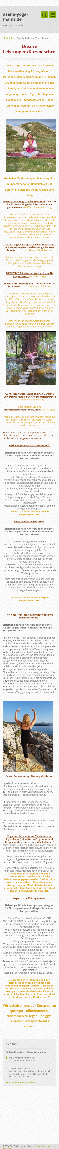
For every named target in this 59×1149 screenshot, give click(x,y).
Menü (52, 14)
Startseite (8, 38)
